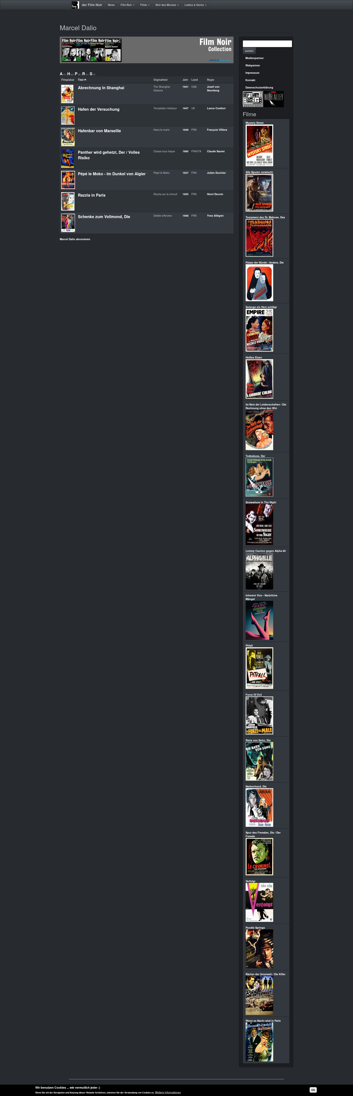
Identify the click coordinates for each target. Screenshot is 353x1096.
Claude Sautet (216, 151)
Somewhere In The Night (261, 502)
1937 (185, 173)
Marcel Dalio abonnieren (75, 239)
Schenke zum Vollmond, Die (104, 216)
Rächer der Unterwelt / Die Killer (265, 974)
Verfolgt (250, 881)
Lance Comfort (216, 108)
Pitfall (249, 645)
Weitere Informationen (168, 1092)
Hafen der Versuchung (99, 109)
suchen (249, 51)
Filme (144, 5)
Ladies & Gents (195, 5)
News (111, 5)
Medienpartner (254, 58)
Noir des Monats (166, 5)
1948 (185, 215)
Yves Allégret (215, 215)
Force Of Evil (254, 694)
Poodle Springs (255, 927)
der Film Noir (92, 4)
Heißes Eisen (254, 357)
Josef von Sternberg (213, 88)
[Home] (77, 5)
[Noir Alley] (273, 98)
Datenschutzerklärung (259, 87)
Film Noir (127, 5)
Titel (80, 79)
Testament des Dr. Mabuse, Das (265, 217)
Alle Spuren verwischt (259, 172)
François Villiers (217, 129)
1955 (185, 194)
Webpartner (252, 65)
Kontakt (250, 80)
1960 (185, 151)
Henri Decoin (215, 194)
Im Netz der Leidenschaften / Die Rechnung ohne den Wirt (266, 406)
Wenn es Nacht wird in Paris (263, 1020)
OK (313, 1089)
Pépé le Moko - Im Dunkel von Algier (112, 173)
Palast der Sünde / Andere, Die (265, 262)
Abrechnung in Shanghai (101, 87)
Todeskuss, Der (255, 456)
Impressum (252, 72)
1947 (185, 108)
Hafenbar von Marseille (99, 130)
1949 (185, 129)
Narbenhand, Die (256, 786)
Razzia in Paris (92, 195)
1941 (185, 86)
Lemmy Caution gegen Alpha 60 (266, 551)
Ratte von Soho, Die (258, 740)
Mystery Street (255, 122)
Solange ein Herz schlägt (261, 307)
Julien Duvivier (216, 173)
